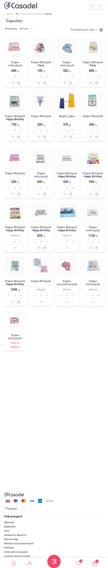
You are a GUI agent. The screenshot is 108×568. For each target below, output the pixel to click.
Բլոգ (6, 531)
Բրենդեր (9, 547)
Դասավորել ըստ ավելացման (83, 29)
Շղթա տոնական (15, 64)
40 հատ (24, 28)
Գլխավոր (9, 14)
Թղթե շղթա (67, 116)
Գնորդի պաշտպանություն (19, 543)
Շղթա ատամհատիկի (66, 282)
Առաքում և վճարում (15, 535)
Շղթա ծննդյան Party (41, 64)
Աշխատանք (11, 539)
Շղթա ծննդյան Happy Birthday (15, 117)
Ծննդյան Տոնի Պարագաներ (31, 14)
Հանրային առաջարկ (16, 552)
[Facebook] (11, 508)
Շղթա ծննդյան (41, 116)
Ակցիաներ (10, 526)
